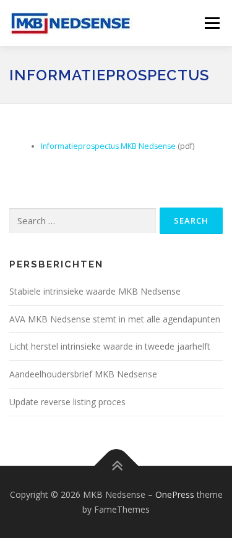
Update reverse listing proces (68, 402)
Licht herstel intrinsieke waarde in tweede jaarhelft (109, 346)
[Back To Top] (116, 465)
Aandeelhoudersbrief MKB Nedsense (83, 374)
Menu (211, 23)
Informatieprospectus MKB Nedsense (108, 146)
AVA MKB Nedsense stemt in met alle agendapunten (114, 319)
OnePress (174, 494)
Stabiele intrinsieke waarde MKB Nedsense (95, 291)
